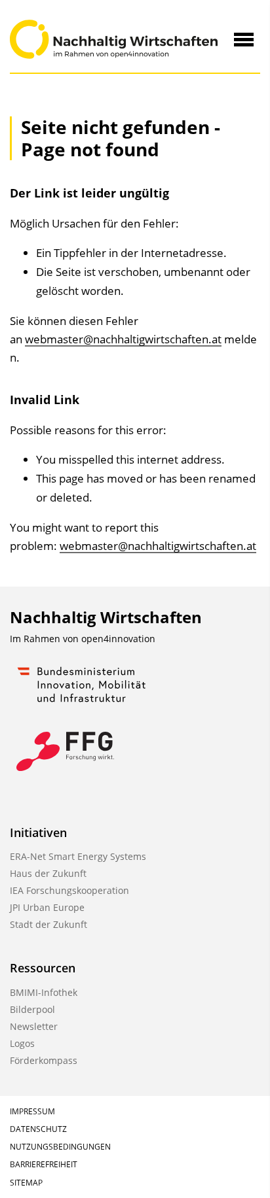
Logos (22, 1043)
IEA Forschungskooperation (69, 890)
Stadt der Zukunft (48, 924)
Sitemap (26, 1182)
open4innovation (118, 638)
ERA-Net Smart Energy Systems (78, 856)
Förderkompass (43, 1060)
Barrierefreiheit (43, 1164)
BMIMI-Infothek (43, 992)
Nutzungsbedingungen (60, 1146)
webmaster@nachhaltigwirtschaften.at (123, 339)
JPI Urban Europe (47, 907)
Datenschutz (38, 1129)
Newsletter (34, 1026)
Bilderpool (32, 1009)
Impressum (32, 1111)
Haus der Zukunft (48, 873)
